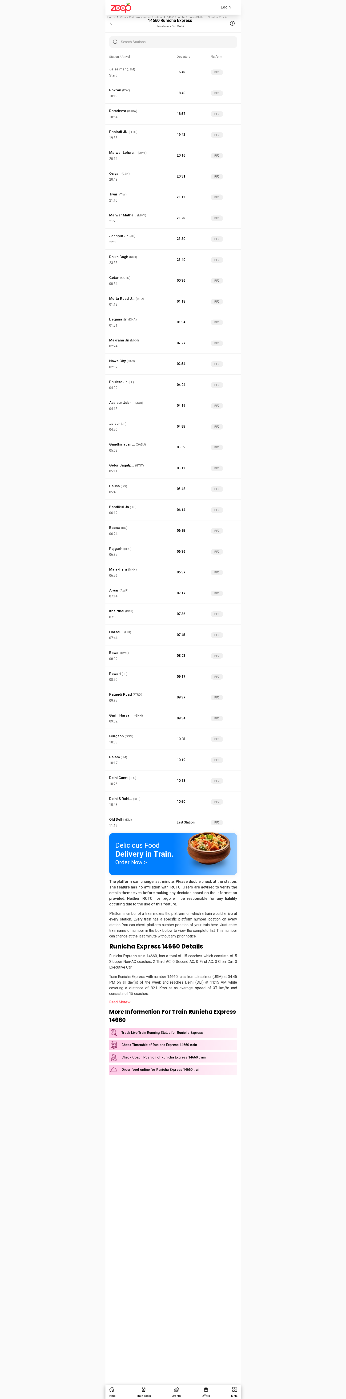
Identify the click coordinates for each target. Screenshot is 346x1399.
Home (111, 17)
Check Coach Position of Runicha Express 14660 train (163, 1057)
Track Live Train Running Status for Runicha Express (162, 1033)
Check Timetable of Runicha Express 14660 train (159, 1045)
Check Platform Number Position (141, 17)
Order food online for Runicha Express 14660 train (161, 1070)
